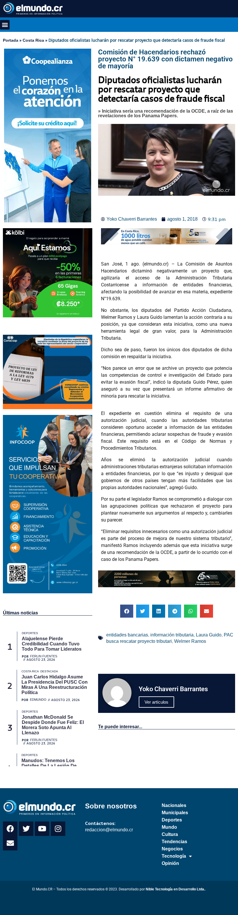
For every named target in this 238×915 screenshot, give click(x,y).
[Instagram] (58, 828)
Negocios (172, 848)
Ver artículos (156, 702)
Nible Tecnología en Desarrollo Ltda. (175, 889)
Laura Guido (208, 634)
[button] (5, 25)
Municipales (175, 812)
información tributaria (172, 634)
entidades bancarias (127, 634)
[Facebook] (10, 828)
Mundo (169, 827)
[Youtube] (42, 828)
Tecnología (174, 856)
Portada (10, 40)
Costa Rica (33, 40)
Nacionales (174, 805)
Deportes (172, 819)
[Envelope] (10, 843)
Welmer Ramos (190, 641)
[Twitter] (26, 828)
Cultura (170, 834)
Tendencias (174, 841)
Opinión (170, 863)
